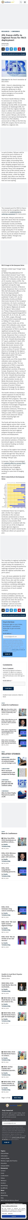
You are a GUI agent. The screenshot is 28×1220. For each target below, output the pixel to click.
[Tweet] (15, 49)
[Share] (7, 49)
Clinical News (6, 757)
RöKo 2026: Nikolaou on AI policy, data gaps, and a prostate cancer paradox (9, 721)
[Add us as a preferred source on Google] (23, 49)
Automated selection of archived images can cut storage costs (9, 761)
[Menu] (24, 2)
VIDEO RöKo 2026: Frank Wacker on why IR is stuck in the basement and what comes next (8, 1000)
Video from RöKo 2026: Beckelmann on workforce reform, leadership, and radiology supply (9, 711)
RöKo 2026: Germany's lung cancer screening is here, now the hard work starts (9, 741)
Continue (8, 688)
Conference (15, 31)
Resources (5, 31)
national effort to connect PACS (14, 463)
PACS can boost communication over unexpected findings (8, 772)
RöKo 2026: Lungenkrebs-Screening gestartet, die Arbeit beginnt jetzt (9, 731)
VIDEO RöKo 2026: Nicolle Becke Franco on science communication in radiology (8, 1054)
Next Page (17, 1098)
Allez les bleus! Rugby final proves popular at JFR (9, 795)
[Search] (20, 2)
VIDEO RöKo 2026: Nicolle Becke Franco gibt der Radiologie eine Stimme (8, 1015)
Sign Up (7, 654)
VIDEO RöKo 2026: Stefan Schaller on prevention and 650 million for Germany (8, 1083)
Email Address (7, 633)
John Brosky (5, 43)
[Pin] (19, 49)
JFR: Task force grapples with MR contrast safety (7, 783)
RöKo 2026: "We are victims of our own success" (8, 938)
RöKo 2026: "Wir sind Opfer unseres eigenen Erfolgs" (9, 923)
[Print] (3, 49)
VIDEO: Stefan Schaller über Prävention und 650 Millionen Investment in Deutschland (9, 1069)
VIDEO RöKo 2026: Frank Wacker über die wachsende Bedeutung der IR (9, 985)
